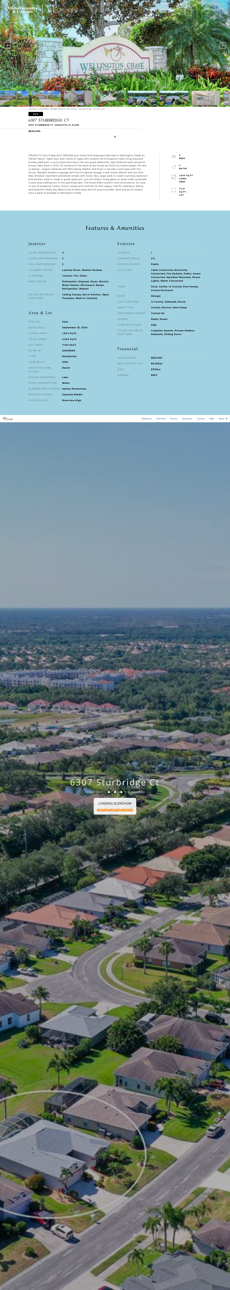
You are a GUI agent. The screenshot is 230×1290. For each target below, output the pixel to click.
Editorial (193, 10)
